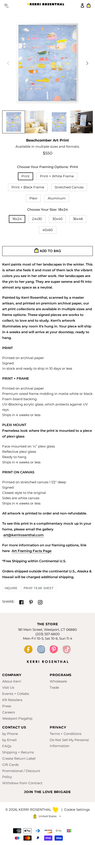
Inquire (11, 588)
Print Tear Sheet (39, 588)
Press (6, 706)
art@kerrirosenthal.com (23, 535)
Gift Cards (10, 765)
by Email (9, 740)
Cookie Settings (77, 809)
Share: (8, 601)
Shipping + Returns (18, 752)
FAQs (6, 746)
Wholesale (58, 681)
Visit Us (8, 687)
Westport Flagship (17, 718)
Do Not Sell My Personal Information (69, 743)
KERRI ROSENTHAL (45, 5)
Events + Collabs (15, 694)
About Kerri (11, 681)
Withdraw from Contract (22, 783)
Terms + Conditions (65, 734)
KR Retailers (12, 700)
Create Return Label (19, 758)
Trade (54, 687)
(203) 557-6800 (47, 634)
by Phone (10, 734)
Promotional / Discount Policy (21, 774)
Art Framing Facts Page (31, 551)
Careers (8, 712)
